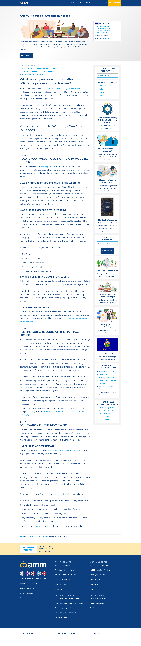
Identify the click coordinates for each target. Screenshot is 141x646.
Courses (23, 598)
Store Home (60, 589)
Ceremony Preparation (103, 31)
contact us (39, 526)
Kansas (39, 10)
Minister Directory (27, 593)
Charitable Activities (98, 598)
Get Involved (95, 608)
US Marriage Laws (62, 617)
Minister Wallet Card (63, 579)
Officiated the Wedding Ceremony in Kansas (66, 88)
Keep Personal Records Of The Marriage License (38, 71)
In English (98, 38)
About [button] (79, 3)
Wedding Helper (48, 166)
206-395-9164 (41, 578)
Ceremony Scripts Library (65, 608)
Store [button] (96, 3)
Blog (73, 3)
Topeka (101, 92)
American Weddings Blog (30, 583)
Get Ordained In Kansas (106, 371)
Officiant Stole (60, 584)
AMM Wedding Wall (27, 588)
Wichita (101, 96)
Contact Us (94, 584)
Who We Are (95, 579)
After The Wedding (102, 35)
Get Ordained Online (103, 26)
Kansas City (102, 86)
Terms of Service (28, 633)
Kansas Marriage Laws (106, 408)
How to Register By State (65, 613)
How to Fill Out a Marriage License (69, 603)
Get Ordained (114, 3)
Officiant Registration (103, 28)
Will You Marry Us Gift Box (65, 575)
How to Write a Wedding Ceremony (69, 598)
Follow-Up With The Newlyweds (32, 74)
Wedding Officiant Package (65, 570)
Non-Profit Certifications (100, 565)
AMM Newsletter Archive (100, 570)
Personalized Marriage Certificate (61, 450)
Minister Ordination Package (66, 565)
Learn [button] (88, 3)
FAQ (91, 589)
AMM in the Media (97, 603)
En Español (26, 55)
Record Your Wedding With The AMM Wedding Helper (40, 68)
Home (21, 10)
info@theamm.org (27, 578)
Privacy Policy (97, 633)
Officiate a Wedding (102, 33)
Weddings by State (30, 10)
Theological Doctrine (98, 575)
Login (105, 3)
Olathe (101, 89)
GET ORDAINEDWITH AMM (28, 549)
